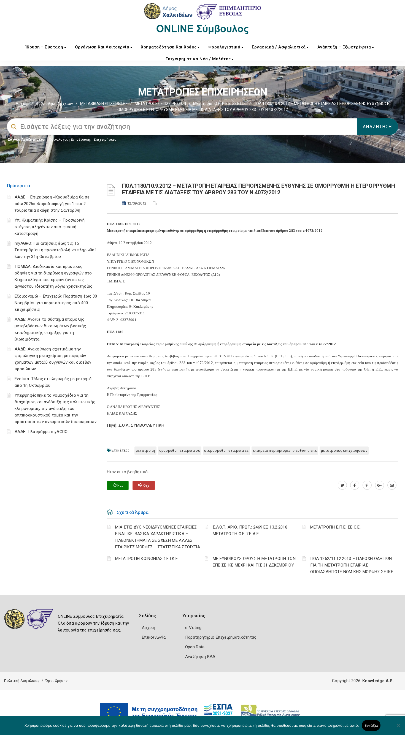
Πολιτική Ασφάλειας (21, 681)
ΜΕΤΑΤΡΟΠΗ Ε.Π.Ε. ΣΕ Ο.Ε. (335, 527)
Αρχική (22, 103)
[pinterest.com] (367, 485)
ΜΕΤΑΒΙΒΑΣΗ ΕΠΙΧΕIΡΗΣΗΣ (104, 103)
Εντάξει (371, 725)
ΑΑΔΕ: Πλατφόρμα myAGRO (41, 431)
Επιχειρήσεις (105, 139)
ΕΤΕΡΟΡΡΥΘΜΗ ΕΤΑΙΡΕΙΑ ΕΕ (226, 450)
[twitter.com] (342, 485)
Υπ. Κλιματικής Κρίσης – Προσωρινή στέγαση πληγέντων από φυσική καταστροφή (50, 227)
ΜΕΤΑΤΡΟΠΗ (145, 450)
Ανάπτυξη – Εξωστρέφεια (344, 47)
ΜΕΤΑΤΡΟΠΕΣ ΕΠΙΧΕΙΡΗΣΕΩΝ (160, 103)
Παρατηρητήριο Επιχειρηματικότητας (220, 637)
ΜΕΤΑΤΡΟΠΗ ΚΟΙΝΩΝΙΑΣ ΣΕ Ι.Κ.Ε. (147, 558)
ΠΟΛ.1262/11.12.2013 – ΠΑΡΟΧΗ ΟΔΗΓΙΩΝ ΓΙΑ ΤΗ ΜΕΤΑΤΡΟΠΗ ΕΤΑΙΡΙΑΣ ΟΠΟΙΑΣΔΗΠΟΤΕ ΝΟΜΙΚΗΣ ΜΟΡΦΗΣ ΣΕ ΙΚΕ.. (352, 565)
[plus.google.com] (379, 485)
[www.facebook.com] (355, 485)
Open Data (195, 646)
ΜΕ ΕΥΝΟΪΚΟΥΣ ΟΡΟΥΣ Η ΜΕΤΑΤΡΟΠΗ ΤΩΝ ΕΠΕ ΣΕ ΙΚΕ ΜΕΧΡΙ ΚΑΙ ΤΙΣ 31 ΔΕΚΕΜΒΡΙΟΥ (254, 562)
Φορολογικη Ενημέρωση (69, 139)
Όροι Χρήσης (56, 681)
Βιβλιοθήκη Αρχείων (54, 103)
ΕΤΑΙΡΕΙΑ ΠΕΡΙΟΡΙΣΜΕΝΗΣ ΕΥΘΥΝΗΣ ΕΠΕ (285, 450)
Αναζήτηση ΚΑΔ (200, 656)
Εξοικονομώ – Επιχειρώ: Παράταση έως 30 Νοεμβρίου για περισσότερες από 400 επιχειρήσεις (56, 303)
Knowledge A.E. (378, 680)
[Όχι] (398, 728)
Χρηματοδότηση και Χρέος (169, 47)
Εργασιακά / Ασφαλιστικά (279, 47)
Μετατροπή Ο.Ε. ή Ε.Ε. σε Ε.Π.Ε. (220, 103)
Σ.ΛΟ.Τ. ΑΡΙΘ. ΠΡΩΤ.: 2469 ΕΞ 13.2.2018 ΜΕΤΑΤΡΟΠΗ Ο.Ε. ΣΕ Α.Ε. (250, 530)
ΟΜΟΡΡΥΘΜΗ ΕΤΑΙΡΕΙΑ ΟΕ (179, 450)
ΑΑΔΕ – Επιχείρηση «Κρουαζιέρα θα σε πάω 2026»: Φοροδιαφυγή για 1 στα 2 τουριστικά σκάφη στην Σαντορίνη (52, 204)
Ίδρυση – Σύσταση (45, 47)
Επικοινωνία (154, 637)
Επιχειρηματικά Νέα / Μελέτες (199, 58)
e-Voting (193, 627)
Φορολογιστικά (225, 47)
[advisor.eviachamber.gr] (392, 485)
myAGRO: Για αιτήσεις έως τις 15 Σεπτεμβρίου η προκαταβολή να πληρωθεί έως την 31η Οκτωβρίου (55, 250)
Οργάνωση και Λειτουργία (103, 47)
